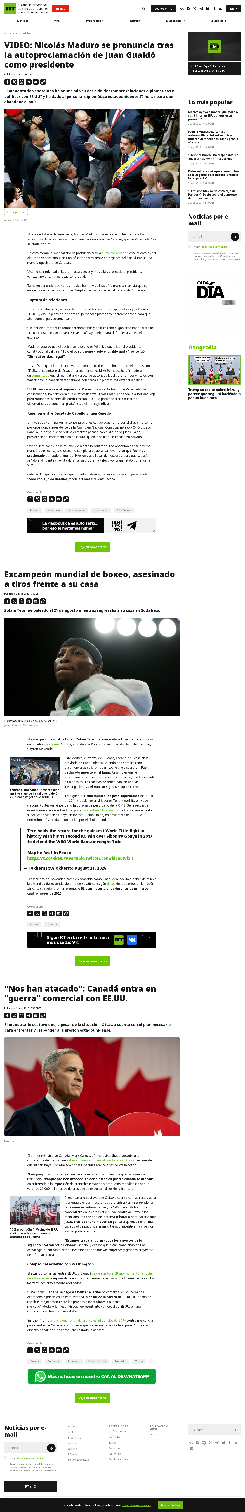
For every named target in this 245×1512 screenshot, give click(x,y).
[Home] (10, 8)
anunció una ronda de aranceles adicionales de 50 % (88, 1320)
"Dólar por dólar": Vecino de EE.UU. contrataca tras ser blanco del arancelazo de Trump (34, 1233)
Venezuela (54, 510)
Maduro (34, 510)
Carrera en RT (117, 1454)
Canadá (34, 1361)
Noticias (23, 21)
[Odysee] (204, 1443)
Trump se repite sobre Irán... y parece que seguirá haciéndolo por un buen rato (214, 393)
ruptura (81, 309)
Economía (74, 1361)
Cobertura (115, 1448)
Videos (72, 1443)
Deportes (52, 924)
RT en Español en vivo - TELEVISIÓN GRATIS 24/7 (209, 68)
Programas (93, 21)
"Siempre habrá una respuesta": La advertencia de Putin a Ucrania (213, 157)
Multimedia (173, 21)
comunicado (40, 375)
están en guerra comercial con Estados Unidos (101, 1160)
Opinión (135, 21)
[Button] (143, 8)
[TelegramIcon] (201, 8)
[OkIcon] (214, 8)
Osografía (202, 347)
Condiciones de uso (120, 1459)
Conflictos (53, 1361)
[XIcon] (195, 8)
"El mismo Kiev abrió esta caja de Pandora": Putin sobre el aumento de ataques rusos (212, 194)
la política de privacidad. (215, 247)
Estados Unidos (97, 1361)
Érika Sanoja (124, 510)
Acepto (211, 246)
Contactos (115, 1437)
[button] (91, 158)
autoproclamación (115, 253)
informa (53, 744)
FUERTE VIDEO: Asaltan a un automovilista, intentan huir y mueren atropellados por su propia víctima (213, 137)
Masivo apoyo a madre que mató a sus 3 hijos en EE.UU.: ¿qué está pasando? (213, 115)
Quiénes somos (118, 1431)
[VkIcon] (182, 8)
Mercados (121, 1361)
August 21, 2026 (90, 868)
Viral (57, 21)
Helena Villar (101, 510)
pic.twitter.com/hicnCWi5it (106, 858)
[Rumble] (188, 8)
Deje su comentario (93, 547)
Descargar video (16, 212)
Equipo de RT (219, 21)
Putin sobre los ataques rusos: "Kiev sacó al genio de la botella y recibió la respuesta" (213, 174)
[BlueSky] (208, 8)
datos (111, 883)
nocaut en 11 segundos (101, 810)
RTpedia (72, 1454)
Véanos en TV (163, 8)
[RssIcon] (236, 1443)
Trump (139, 1361)
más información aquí (136, 1505)
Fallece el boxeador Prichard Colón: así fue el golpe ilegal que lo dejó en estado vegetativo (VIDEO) (35, 793)
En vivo (60, 8)
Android (154, 1434)
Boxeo (34, 924)
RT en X (30, 1486)
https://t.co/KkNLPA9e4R (52, 858)
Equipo (113, 1442)
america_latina (76, 510)
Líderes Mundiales (78, 1460)
